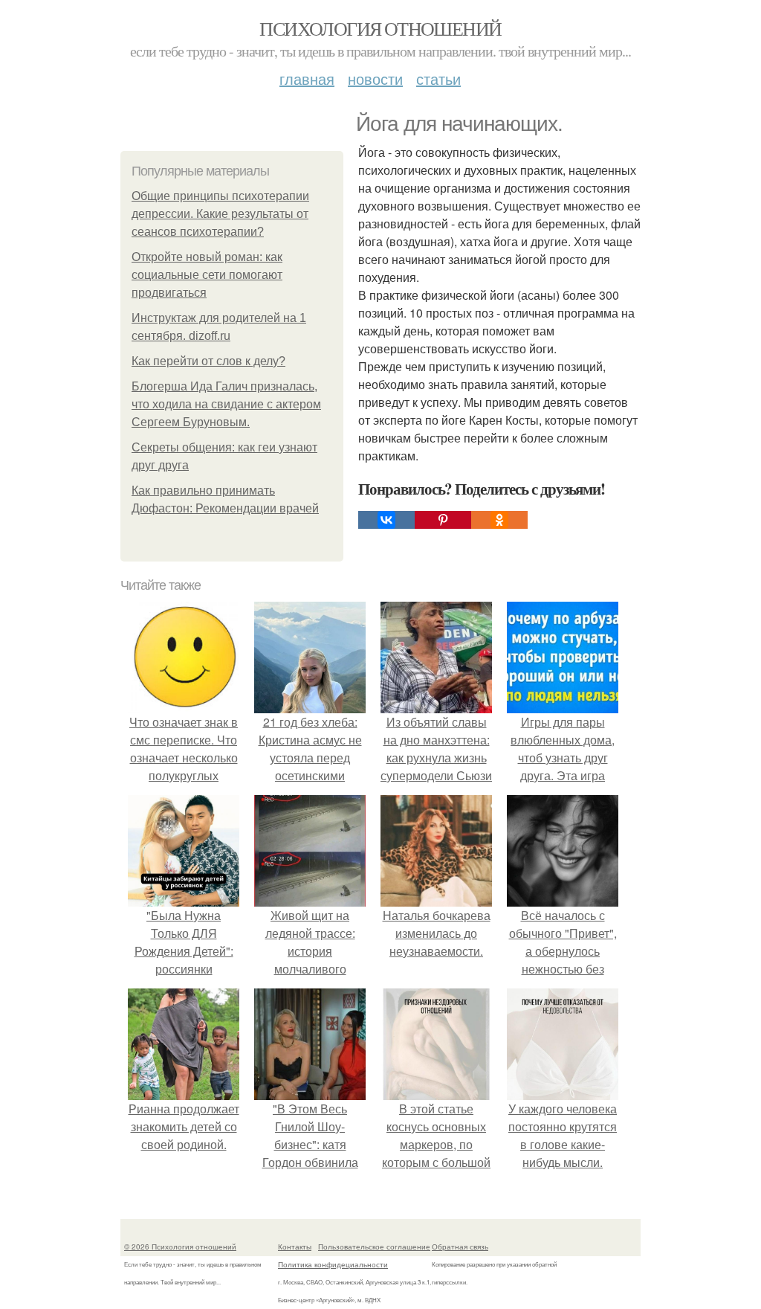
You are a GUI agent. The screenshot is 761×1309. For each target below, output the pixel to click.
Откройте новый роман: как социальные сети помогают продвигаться (207, 275)
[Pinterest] (443, 520)
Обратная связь (460, 1246)
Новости (375, 78)
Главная (306, 78)
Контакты (294, 1246)
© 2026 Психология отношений (180, 1246)
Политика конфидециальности (333, 1264)
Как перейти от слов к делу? (208, 361)
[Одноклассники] (499, 520)
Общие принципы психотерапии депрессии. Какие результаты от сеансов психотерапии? (220, 214)
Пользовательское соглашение (374, 1246)
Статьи (438, 78)
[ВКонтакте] (386, 520)
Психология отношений (380, 28)
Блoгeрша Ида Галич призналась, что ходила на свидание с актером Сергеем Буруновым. (226, 404)
